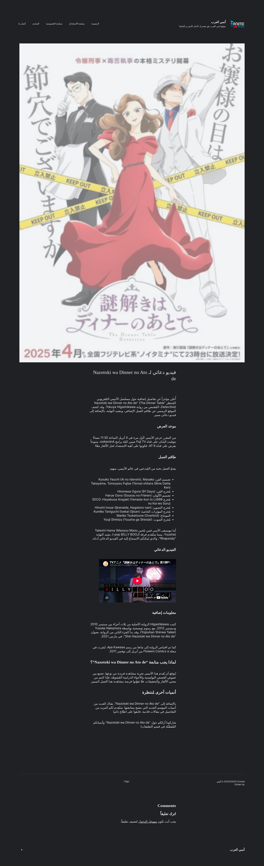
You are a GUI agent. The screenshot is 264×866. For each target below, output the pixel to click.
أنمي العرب (218, 22)
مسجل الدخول (147, 821)
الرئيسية (95, 23)
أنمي (219, 781)
